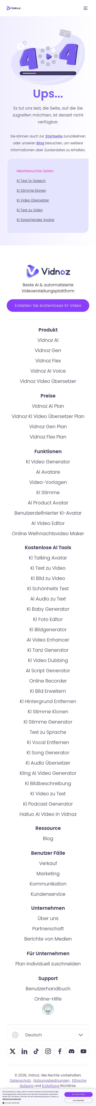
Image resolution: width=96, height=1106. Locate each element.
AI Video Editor (48, 523)
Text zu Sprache (48, 732)
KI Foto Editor (48, 619)
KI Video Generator (48, 461)
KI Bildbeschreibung (48, 783)
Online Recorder (48, 681)
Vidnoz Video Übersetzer (48, 381)
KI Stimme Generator (48, 722)
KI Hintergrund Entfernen (48, 701)
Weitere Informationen (11, 1099)
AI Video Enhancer (48, 639)
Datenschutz (20, 1080)
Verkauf (48, 863)
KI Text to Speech (31, 180)
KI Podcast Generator (48, 804)
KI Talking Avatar (48, 557)
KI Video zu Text (48, 793)
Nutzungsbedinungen (52, 1080)
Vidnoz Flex (48, 360)
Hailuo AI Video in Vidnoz (48, 814)
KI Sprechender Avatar (35, 219)
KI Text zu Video (30, 210)
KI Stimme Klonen (31, 190)
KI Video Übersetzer (33, 200)
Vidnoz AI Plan (48, 406)
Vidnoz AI (48, 340)
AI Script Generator (48, 670)
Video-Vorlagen (48, 482)
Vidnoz (13, 8)
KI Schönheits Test (48, 588)
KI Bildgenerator (48, 629)
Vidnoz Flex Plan (48, 436)
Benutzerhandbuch (48, 988)
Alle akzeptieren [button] (78, 1094)
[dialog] (48, 1097)
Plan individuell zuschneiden (48, 963)
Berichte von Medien (48, 939)
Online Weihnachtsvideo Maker (48, 533)
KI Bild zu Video (48, 578)
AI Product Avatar (48, 502)
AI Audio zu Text (48, 598)
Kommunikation (48, 883)
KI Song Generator (48, 752)
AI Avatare (48, 472)
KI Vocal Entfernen (48, 742)
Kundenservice (48, 894)
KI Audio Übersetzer (48, 763)
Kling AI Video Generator (48, 773)
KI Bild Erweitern (48, 691)
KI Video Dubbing (48, 660)
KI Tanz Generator (48, 650)
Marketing (48, 873)
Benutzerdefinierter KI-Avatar (48, 513)
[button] (32, 1103)
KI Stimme (48, 492)
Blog (40, 143)
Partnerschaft (48, 928)
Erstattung (50, 1085)
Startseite (53, 136)
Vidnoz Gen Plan (48, 426)
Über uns (48, 918)
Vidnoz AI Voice (48, 371)
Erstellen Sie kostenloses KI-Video (48, 305)
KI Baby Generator (48, 609)
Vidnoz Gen (48, 350)
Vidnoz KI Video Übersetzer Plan (48, 416)
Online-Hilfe (48, 999)
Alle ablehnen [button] (78, 1100)
